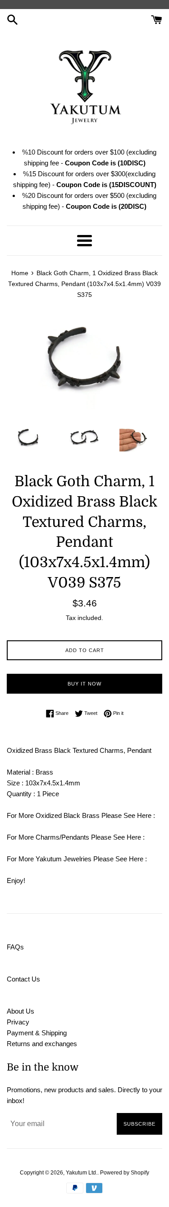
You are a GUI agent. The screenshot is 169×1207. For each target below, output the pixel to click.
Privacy (18, 1022)
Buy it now (84, 683)
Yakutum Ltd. (81, 1172)
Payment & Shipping (37, 1033)
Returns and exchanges (42, 1043)
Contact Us (23, 979)
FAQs (15, 947)
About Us (20, 1011)
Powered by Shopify (124, 1172)
